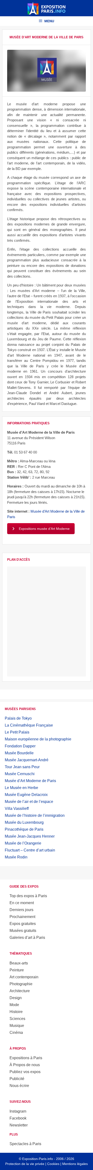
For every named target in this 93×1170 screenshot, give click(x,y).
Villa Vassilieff (17, 808)
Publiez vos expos (25, 1072)
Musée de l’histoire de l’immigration (35, 815)
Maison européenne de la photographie (38, 739)
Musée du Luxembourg (24, 822)
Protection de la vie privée (24, 1164)
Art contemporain (24, 977)
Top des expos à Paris (28, 896)
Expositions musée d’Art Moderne (44, 529)
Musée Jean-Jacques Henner (30, 836)
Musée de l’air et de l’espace (29, 802)
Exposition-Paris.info (37, 1159)
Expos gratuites (23, 924)
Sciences (17, 1019)
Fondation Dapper (20, 746)
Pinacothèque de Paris (24, 829)
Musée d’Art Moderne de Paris (30, 781)
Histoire (16, 1012)
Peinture (17, 970)
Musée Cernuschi (20, 774)
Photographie (21, 984)
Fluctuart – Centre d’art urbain (30, 850)
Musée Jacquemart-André (26, 760)
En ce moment (22, 903)
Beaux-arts (19, 963)
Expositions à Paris (26, 1058)
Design (16, 998)
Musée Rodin (16, 857)
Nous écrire (19, 1086)
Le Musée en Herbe (21, 788)
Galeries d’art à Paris (27, 937)
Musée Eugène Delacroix (26, 795)
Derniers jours (21, 910)
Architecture (20, 991)
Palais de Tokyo (18, 718)
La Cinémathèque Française (29, 725)
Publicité (17, 1079)
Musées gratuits (23, 931)
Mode (14, 1005)
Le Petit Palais (17, 732)
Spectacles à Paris (25, 1144)
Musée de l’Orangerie (23, 843)
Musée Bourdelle (19, 753)
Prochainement (22, 917)
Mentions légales (75, 1164)
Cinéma (16, 1032)
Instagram (18, 1111)
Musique (17, 1026)
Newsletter (19, 1125)
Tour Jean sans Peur (22, 767)
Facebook (18, 1118)
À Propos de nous (25, 1065)
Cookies (53, 1164)
